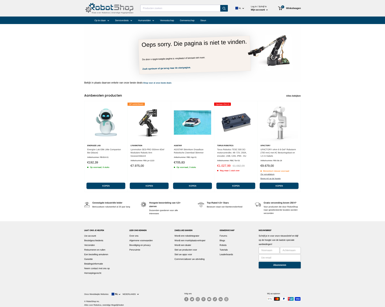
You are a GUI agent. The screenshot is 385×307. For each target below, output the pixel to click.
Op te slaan (100, 20)
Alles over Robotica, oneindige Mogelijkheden (104, 305)
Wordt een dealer (182, 245)
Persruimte (134, 249)
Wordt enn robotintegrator (186, 235)
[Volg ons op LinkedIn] (221, 299)
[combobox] (180, 8)
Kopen (106, 186)
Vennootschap (167, 20)
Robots (223, 245)
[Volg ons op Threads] (226, 299)
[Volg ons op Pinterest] (203, 299)
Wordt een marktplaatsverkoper (189, 240)
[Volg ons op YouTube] (209, 299)
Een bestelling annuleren (96, 254)
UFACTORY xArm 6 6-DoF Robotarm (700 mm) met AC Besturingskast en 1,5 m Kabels (278, 152)
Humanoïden (144, 20)
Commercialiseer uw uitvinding (189, 259)
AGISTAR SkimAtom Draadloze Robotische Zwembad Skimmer (189, 151)
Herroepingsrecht (92, 273)
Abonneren (279, 265)
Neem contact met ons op (97, 268)
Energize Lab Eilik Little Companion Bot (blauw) (104, 151)
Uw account (90, 235)
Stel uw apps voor (183, 254)
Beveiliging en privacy (140, 245)
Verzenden (89, 245)
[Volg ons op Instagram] (198, 299)
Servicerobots (122, 20)
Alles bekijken (293, 95)
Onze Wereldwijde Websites (96, 294)
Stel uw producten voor (185, 249)
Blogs (222, 240)
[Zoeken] (224, 8)
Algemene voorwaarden (141, 240)
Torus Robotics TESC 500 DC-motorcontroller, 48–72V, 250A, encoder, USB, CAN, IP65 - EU (232, 152)
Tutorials (224, 249)
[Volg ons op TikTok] (215, 299)
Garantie (88, 259)
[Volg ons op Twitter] (192, 299)
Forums (223, 235)
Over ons (134, 235)
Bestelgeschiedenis (93, 240)
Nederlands (130, 294)
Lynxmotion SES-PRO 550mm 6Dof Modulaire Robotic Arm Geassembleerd (147, 152)
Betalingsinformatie (93, 263)
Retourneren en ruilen (94, 249)
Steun (203, 20)
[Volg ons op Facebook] (186, 299)
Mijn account (258, 9)
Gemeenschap (187, 20)
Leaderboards (226, 254)
